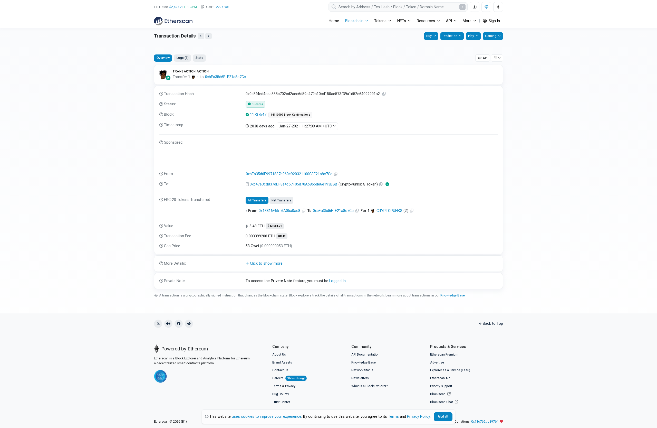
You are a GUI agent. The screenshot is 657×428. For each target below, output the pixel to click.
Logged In (337, 281)
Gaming (490, 36)
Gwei (221, 7)
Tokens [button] (380, 21)
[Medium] (168, 324)
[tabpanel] (328, 177)
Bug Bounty (280, 394)
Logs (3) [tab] (183, 58)
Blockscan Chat (442, 402)
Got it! (443, 416)
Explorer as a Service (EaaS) (450, 370)
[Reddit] (189, 324)
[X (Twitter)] (158, 324)
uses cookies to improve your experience (266, 416)
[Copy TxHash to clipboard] (384, 94)
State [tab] (199, 58)
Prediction (450, 36)
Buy (429, 36)
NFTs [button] (401, 21)
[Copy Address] (336, 174)
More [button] (467, 21)
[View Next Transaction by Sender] (208, 36)
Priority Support (441, 386)
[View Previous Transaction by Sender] (201, 36)
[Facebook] (179, 324)
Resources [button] (426, 21)
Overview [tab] (163, 58)
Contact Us (280, 370)
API (485, 58)
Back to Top (493, 323)
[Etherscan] (173, 21)
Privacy (290, 386)
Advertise (437, 362)
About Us (279, 354)
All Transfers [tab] (257, 200)
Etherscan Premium (444, 354)
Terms (276, 386)
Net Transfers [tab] (281, 200)
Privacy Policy (418, 416)
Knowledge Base (452, 295)
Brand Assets (282, 362)
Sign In (494, 21)
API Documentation (365, 354)
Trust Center (281, 402)
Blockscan (438, 394)
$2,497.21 (176, 7)
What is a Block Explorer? (369, 386)
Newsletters (360, 378)
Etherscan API (440, 378)
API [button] (449, 21)
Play (471, 36)
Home (334, 21)
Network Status (362, 370)
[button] (328, 264)
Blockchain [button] (354, 21)
